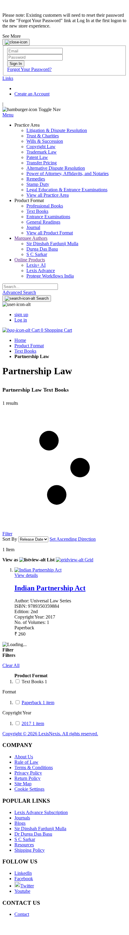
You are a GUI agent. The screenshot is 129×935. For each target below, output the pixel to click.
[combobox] (30, 287)
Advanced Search (19, 292)
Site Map (23, 783)
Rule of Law (26, 762)
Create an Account (32, 93)
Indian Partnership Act (50, 588)
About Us (23, 756)
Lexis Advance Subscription (41, 812)
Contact (21, 914)
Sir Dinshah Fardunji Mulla (40, 828)
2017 (33, 723)
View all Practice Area (47, 195)
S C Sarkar (24, 839)
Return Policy (27, 778)
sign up (21, 314)
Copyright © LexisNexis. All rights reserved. (50, 733)
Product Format (29, 345)
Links (7, 78)
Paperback (38, 702)
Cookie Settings (29, 789)
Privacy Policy (28, 772)
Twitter (27, 885)
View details (26, 575)
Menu (8, 114)
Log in (20, 319)
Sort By (9, 539)
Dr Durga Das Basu (33, 834)
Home (20, 340)
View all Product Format (49, 232)
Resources (24, 844)
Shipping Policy (29, 850)
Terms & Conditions (33, 767)
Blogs (20, 823)
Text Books (25, 351)
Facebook (23, 878)
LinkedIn (23, 873)
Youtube (22, 891)
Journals (22, 817)
